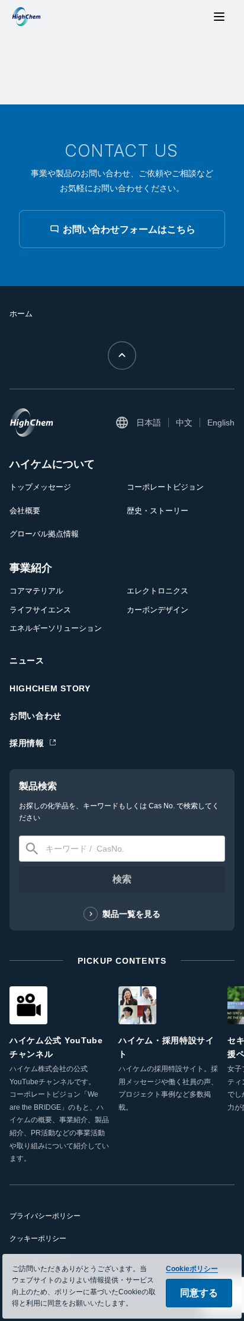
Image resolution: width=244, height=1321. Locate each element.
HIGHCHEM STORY (50, 688)
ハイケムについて (52, 464)
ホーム (21, 313)
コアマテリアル (36, 590)
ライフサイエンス (40, 609)
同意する (199, 1293)
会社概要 (24, 510)
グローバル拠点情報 (44, 533)
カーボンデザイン (157, 609)
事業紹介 (30, 568)
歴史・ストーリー (157, 510)
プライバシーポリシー (45, 1216)
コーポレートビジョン (165, 486)
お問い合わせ (35, 715)
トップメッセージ (40, 486)
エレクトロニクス (157, 590)
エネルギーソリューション (55, 628)
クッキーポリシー (37, 1238)
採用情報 (26, 743)
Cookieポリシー (192, 1269)
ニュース (26, 660)
